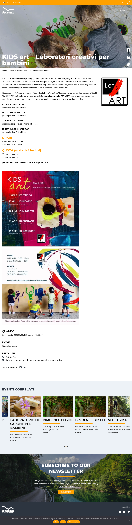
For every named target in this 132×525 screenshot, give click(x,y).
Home (4, 70)
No (63, 522)
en (122, 3)
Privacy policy (73, 522)
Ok (56, 522)
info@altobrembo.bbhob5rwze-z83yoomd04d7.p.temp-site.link (34, 360)
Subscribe (66, 492)
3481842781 (11, 357)
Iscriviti (18, 2)
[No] (129, 521)
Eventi (11, 70)
